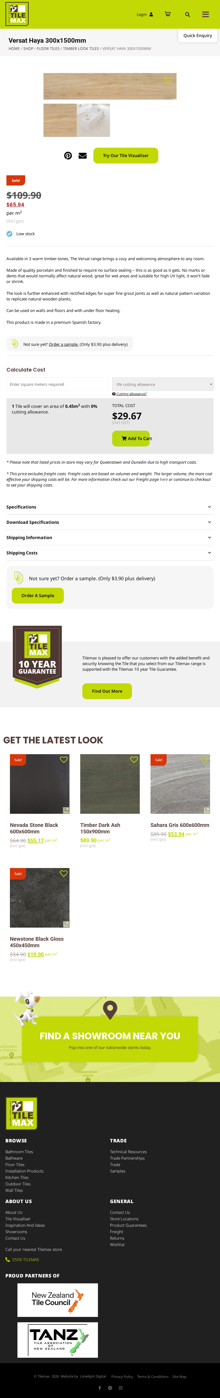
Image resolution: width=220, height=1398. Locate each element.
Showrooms (16, 1231)
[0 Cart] (167, 14)
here (164, 479)
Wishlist (117, 1244)
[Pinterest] (110, 1388)
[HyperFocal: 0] (110, 86)
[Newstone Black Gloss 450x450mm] (39, 898)
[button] (187, 14)
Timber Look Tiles (81, 48)
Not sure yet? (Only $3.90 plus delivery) (75, 344)
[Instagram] (121, 1388)
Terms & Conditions (152, 1376)
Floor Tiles (48, 48)
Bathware (14, 1158)
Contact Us (15, 1238)
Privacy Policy (122, 1376)
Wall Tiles (14, 1190)
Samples (117, 1171)
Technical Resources (128, 1151)
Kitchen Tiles (16, 1177)
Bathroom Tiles (19, 1151)
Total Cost (123, 406)
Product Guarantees (128, 1225)
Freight (116, 1231)
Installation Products (24, 1171)
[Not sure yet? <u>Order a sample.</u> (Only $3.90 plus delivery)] (15, 343)
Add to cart (139, 438)
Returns (117, 1238)
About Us (13, 1212)
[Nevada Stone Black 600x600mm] (39, 784)
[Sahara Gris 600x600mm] (180, 784)
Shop (28, 48)
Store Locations (124, 1218)
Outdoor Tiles (18, 1183)
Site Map (179, 1376)
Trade (115, 1164)
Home (14, 48)
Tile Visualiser (18, 1218)
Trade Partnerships (127, 1158)
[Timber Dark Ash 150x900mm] (110, 784)
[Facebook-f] (100, 1388)
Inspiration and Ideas (25, 1225)
